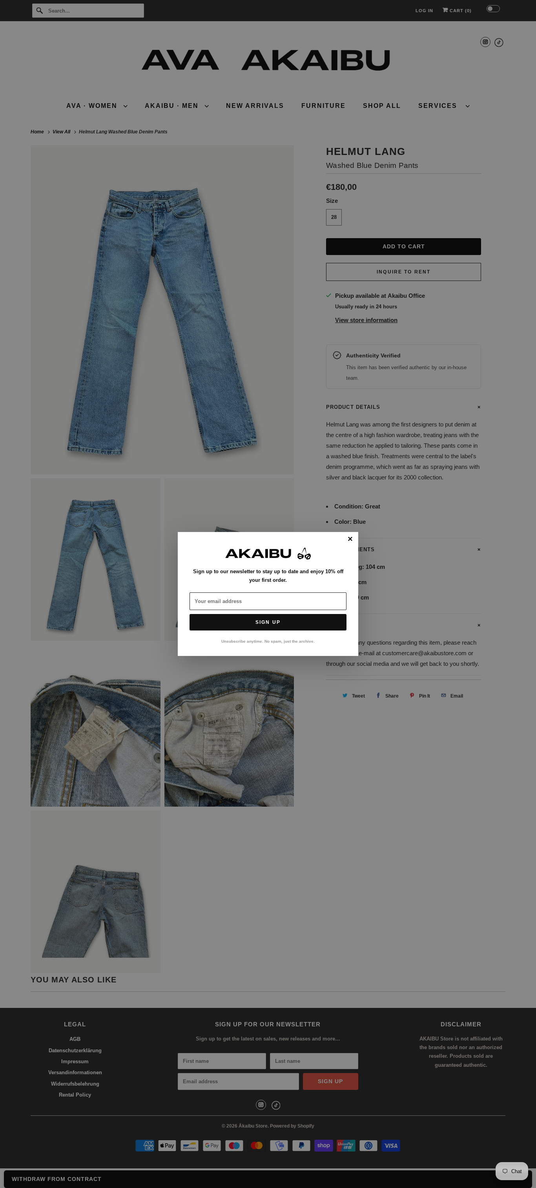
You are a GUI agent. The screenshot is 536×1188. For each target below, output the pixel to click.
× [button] (350, 539)
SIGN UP (268, 622)
